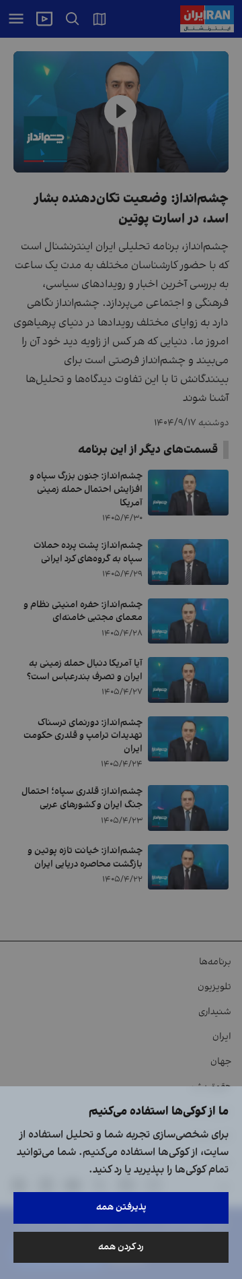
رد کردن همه (121, 1247)
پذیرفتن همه (121, 1207)
